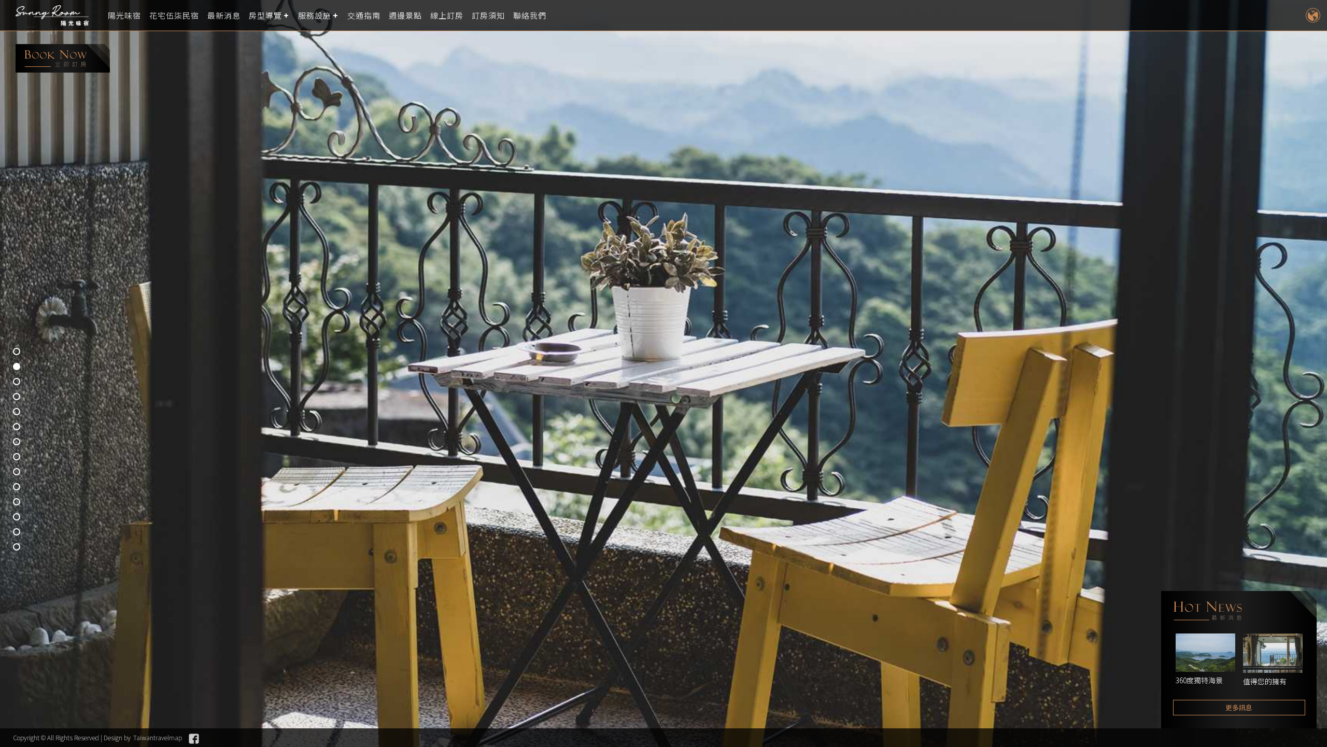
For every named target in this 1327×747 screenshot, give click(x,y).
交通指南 (363, 15)
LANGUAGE (1313, 15)
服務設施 (314, 15)
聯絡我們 (529, 15)
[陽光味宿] (54, 15)
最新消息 (224, 15)
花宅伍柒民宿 (174, 15)
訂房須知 (488, 15)
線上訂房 (446, 15)
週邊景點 (405, 15)
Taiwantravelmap (157, 737)
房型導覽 (265, 15)
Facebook (194, 739)
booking (63, 58)
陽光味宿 (124, 15)
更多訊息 (1238, 707)
